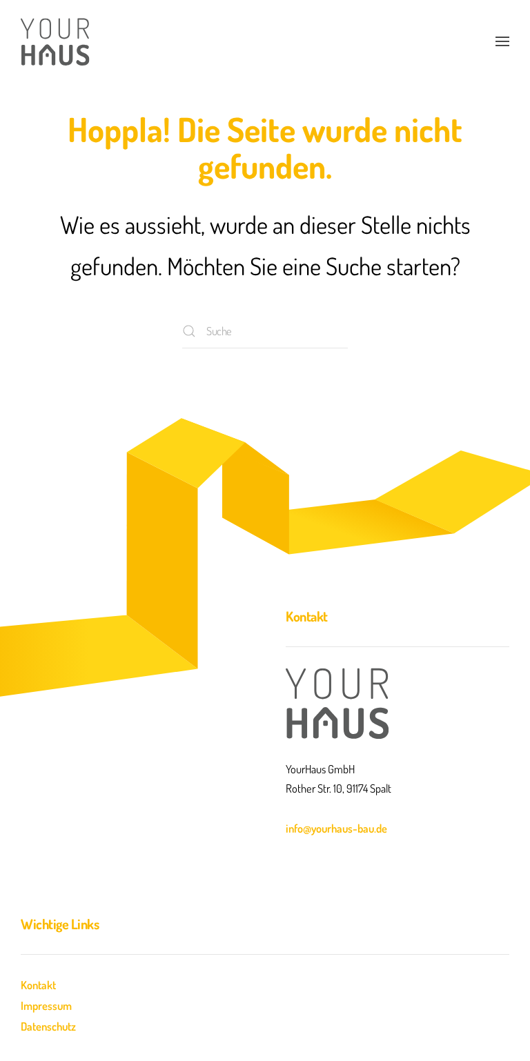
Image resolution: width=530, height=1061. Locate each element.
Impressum (46, 1005)
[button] (502, 41)
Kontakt (38, 985)
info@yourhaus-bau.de (336, 828)
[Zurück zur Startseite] (55, 41)
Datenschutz (48, 1026)
